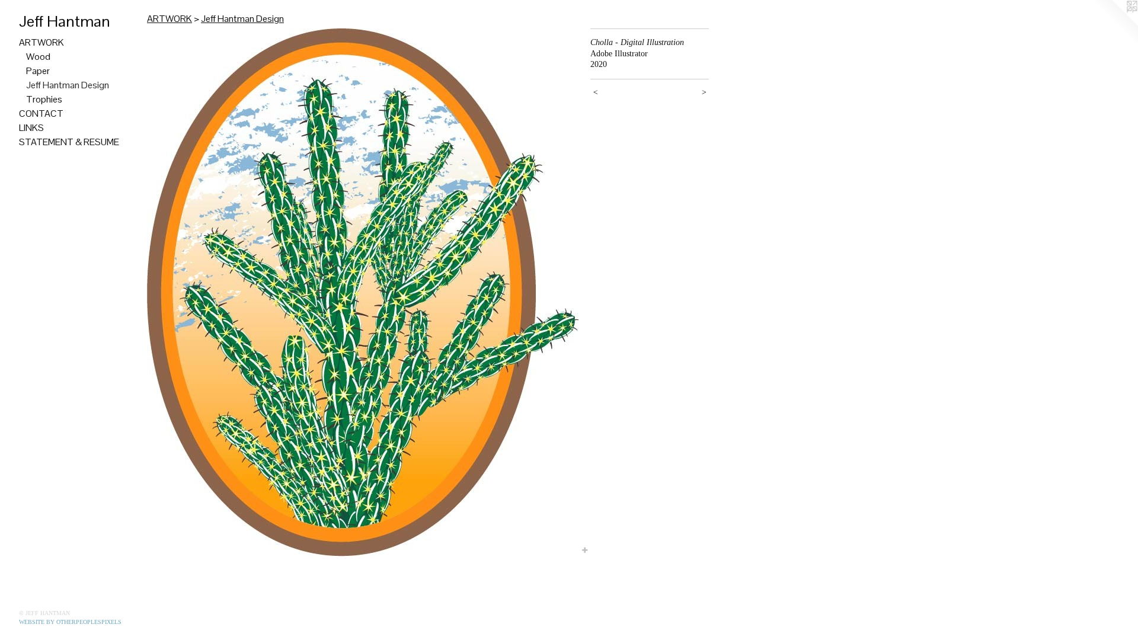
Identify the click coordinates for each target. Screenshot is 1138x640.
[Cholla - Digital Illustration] (362, 292)
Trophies (44, 99)
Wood (38, 56)
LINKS (31, 127)
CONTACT (41, 113)
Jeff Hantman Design (67, 85)
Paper (38, 71)
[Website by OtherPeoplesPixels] (1114, 23)
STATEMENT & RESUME (69, 142)
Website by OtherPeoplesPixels (70, 622)
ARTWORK (41, 42)
